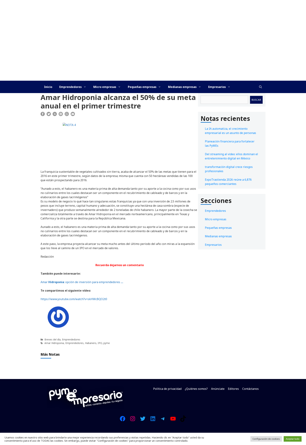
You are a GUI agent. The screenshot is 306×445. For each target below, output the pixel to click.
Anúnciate (218, 389)
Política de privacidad (167, 389)
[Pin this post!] (61, 115)
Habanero (90, 343)
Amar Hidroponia (54, 343)
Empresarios (217, 87)
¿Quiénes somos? (196, 389)
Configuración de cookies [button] (266, 438)
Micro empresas (104, 87)
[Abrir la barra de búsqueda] (260, 87)
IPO (100, 343)
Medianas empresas (182, 87)
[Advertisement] (153, 54)
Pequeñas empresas (142, 87)
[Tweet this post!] (49, 115)
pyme (106, 343)
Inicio (48, 87)
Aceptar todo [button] (292, 438)
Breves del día (52, 339)
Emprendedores (70, 87)
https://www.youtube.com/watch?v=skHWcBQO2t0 (74, 299)
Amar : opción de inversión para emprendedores (82, 282)
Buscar (256, 99)
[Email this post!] (73, 115)
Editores (233, 389)
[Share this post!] (43, 115)
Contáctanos (250, 389)
